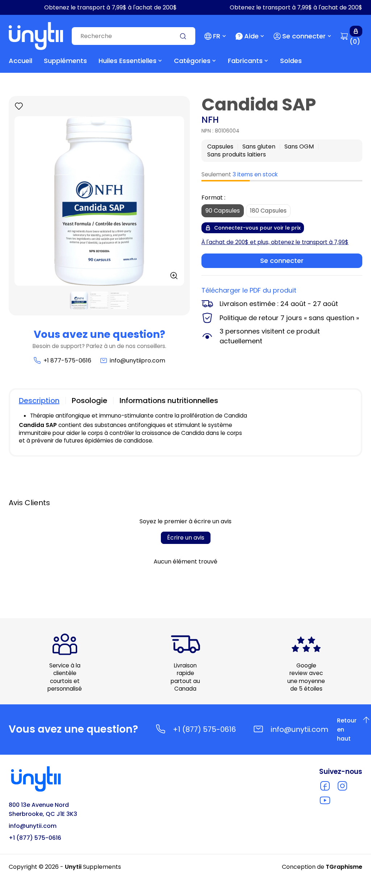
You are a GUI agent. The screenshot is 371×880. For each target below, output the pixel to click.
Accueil (20, 60)
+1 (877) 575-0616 (204, 729)
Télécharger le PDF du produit (248, 290)
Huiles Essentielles (128, 60)
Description (39, 400)
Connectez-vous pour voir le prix (257, 227)
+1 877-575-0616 (67, 360)
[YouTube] (325, 800)
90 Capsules (222, 210)
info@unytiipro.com (137, 360)
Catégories (192, 60)
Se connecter (304, 36)
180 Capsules (268, 210)
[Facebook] (325, 786)
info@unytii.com (299, 729)
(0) (355, 41)
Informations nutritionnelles (169, 400)
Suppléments (65, 60)
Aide (251, 36)
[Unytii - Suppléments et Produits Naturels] (36, 36)
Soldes (291, 60)
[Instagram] (342, 786)
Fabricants (245, 60)
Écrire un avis (185, 537)
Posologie (89, 400)
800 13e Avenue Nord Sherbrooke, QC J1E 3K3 (43, 809)
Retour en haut (351, 729)
